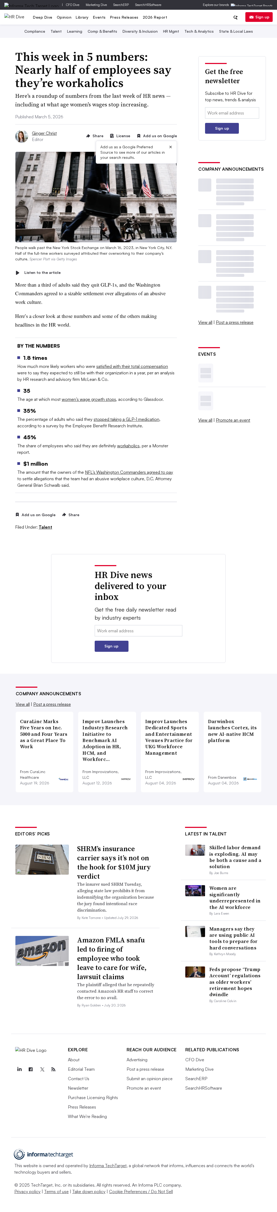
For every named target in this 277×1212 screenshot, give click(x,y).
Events (99, 17)
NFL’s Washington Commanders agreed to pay (129, 472)
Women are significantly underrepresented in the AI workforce (235, 897)
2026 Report (155, 17)
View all (205, 322)
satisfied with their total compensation (132, 366)
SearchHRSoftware (148, 5)
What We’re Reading (87, 1116)
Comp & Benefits (102, 31)
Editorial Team (81, 1069)
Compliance (34, 31)
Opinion (64, 17)
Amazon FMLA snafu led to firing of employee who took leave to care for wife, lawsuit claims (112, 958)
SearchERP (121, 5)
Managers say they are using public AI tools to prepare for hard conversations (233, 938)
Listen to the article (42, 272)
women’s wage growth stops (89, 399)
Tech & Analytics (199, 31)
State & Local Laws (236, 31)
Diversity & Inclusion (140, 31)
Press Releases (124, 17)
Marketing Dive (96, 5)
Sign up (262, 17)
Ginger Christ (44, 133)
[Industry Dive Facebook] (31, 1069)
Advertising (137, 1059)
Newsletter (78, 1088)
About (74, 1059)
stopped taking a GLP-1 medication (126, 419)
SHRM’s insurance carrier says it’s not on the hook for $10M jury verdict (114, 862)
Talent (56, 31)
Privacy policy (27, 1191)
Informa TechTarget (108, 1165)
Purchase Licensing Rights (93, 1097)
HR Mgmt (171, 31)
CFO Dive (72, 5)
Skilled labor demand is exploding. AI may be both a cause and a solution (235, 857)
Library (82, 17)
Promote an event (233, 420)
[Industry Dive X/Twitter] (42, 1069)
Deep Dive (42, 17)
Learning (74, 31)
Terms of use (56, 1191)
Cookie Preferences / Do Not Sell (141, 1191)
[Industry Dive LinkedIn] (19, 1069)
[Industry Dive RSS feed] (53, 1069)
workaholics (128, 445)
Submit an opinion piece (150, 1078)
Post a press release (234, 322)
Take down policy (88, 1191)
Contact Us (78, 1078)
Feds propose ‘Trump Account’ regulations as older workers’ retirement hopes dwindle (235, 982)
